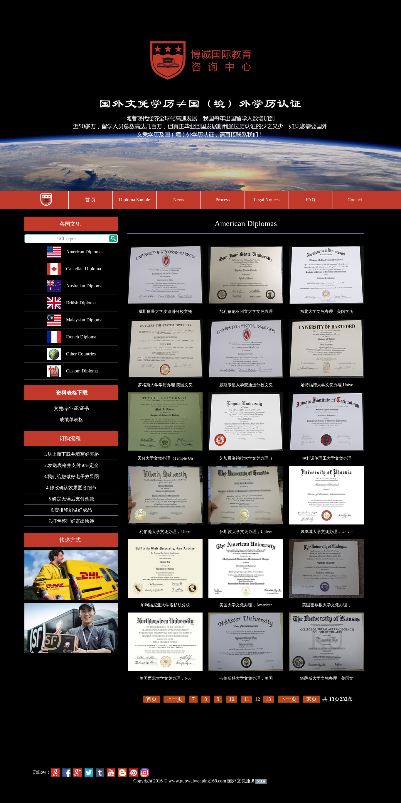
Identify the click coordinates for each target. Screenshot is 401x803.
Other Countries (81, 353)
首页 (151, 699)
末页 (311, 699)
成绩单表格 (71, 419)
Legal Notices (266, 199)
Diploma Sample (134, 199)
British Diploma (81, 302)
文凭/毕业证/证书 (71, 408)
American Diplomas (84, 251)
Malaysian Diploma (84, 319)
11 (246, 699)
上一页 (174, 699)
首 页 (90, 199)
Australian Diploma (84, 285)
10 (231, 699)
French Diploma (81, 336)
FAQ (310, 199)
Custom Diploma (82, 370)
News (178, 199)
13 (268, 699)
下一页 (288, 699)
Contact (355, 199)
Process (222, 199)
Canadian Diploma (83, 268)
